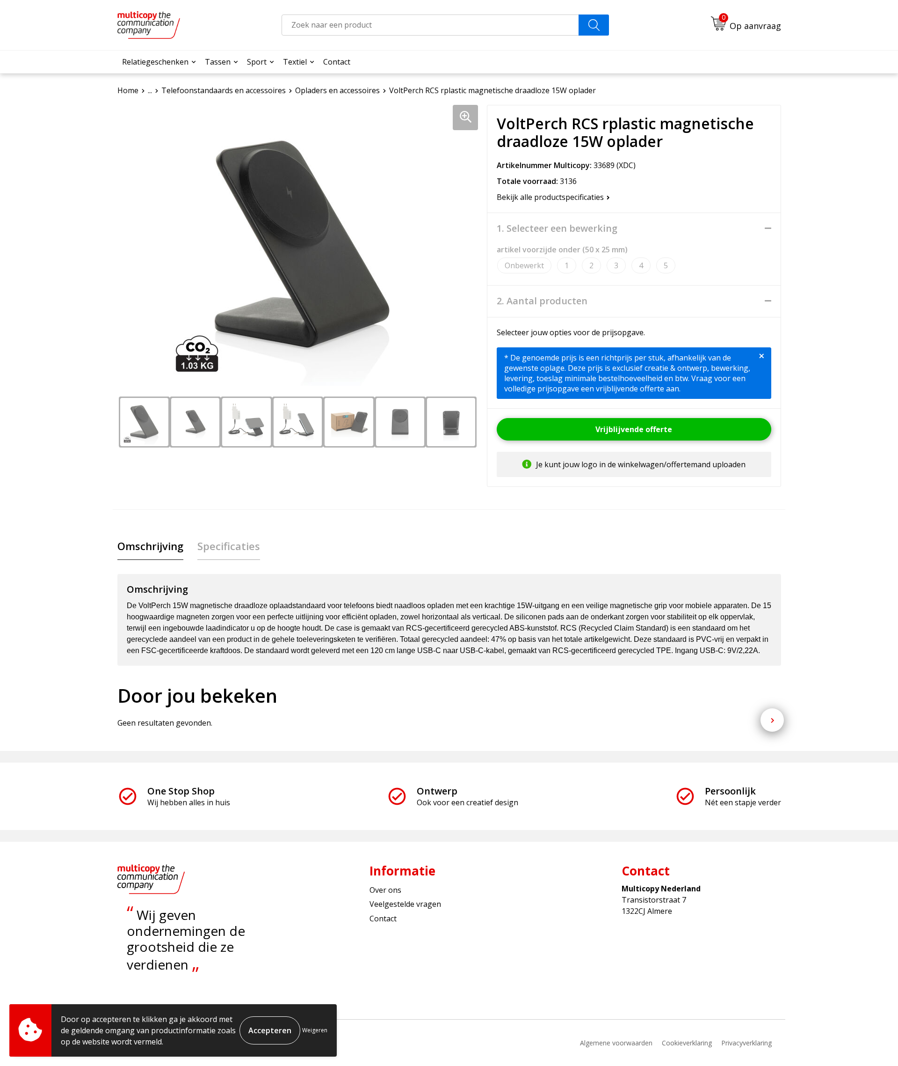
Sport (257, 62)
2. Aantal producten (542, 301)
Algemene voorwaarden (616, 1042)
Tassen (218, 62)
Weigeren (314, 1030)
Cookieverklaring (687, 1042)
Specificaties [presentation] (228, 546)
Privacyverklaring (746, 1042)
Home (127, 90)
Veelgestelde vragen (405, 904)
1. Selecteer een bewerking (557, 228)
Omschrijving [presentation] (150, 546)
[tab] (150, 546)
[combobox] (430, 25)
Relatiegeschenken (155, 62)
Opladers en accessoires (337, 90)
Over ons (385, 890)
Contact (336, 62)
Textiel (295, 62)
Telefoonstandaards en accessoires (223, 90)
